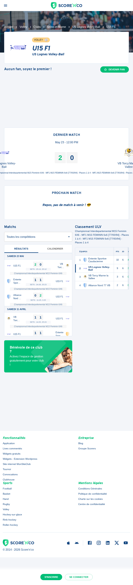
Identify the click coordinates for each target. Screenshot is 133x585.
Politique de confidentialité (92, 493)
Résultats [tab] (21, 248)
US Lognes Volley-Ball (86, 26)
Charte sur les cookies (90, 499)
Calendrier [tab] (55, 248)
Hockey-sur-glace (12, 514)
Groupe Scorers (87, 448)
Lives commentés (12, 448)
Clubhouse (9, 479)
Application (9, 443)
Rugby (6, 504)
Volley (23, 26)
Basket (6, 493)
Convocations (10, 474)
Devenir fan (117, 69)
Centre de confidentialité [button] (91, 504)
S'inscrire (51, 577)
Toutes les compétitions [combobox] (21, 236)
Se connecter (78, 577)
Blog (80, 443)
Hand (6, 499)
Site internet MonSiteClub (17, 464)
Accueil (8, 26)
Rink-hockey (9, 519)
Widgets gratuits (11, 453)
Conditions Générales (90, 488)
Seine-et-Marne (56, 26)
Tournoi (7, 469)
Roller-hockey (10, 524)
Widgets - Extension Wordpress (20, 458)
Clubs (37, 26)
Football (7, 488)
